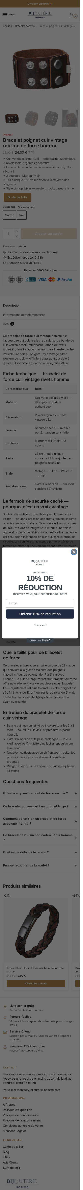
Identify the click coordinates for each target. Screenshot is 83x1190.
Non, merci (40, 625)
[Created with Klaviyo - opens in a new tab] (40, 640)
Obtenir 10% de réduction (40, 614)
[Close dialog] (74, 552)
